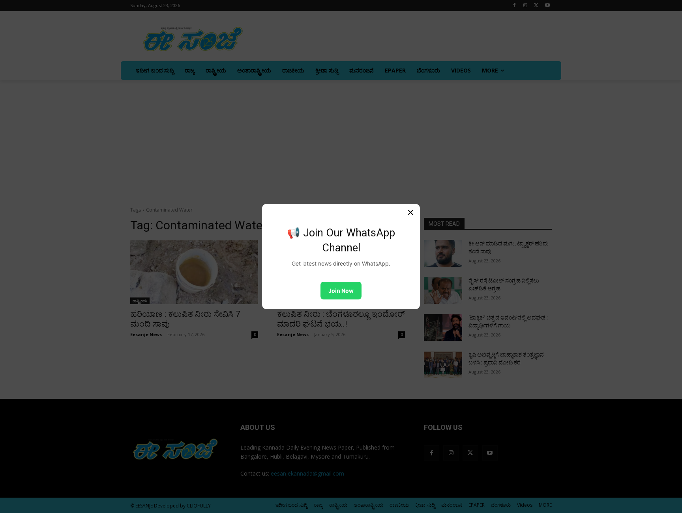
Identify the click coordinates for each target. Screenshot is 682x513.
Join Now (341, 290)
